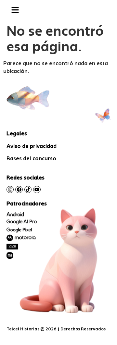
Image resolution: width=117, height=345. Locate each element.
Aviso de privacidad (31, 146)
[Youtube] (36, 189)
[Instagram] (10, 189)
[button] (14, 10)
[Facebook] (18, 189)
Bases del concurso (31, 158)
